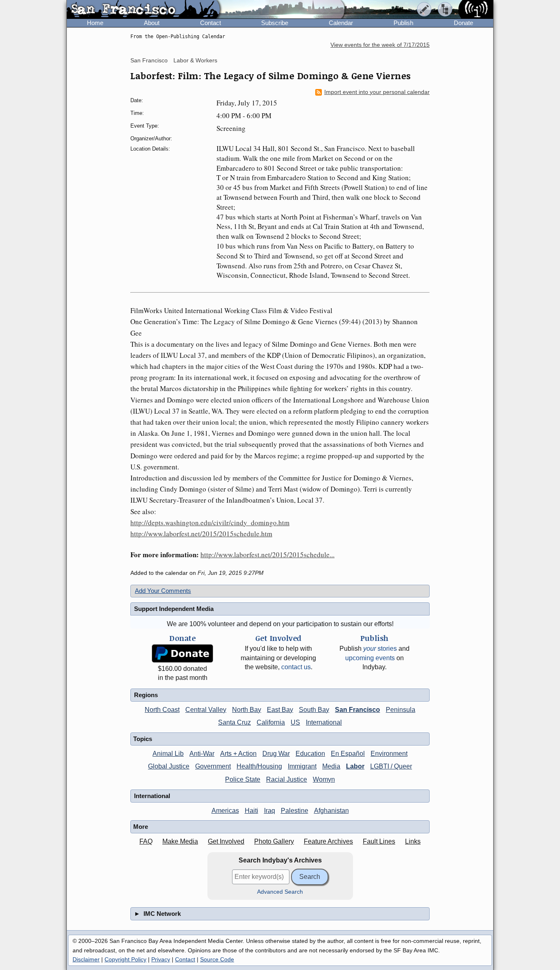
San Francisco (149, 60)
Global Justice (168, 766)
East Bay (280, 709)
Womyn (324, 779)
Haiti (251, 810)
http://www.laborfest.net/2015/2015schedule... (267, 554)
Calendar (341, 22)
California (271, 722)
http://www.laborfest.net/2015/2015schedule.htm (201, 533)
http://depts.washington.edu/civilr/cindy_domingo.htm (209, 522)
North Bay (246, 709)
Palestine (294, 810)
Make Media (180, 841)
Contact (210, 22)
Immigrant (302, 766)
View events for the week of (380, 45)
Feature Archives (328, 841)
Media (331, 766)
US (295, 722)
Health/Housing (259, 766)
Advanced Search (280, 892)
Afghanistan (331, 810)
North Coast (162, 709)
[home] (143, 10)
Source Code (217, 959)
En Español (348, 753)
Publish (403, 22)
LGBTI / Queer (391, 766)
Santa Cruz (234, 722)
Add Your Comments (163, 590)
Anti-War (201, 753)
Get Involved (226, 841)
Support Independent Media (174, 608)
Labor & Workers (195, 60)
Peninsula (400, 709)
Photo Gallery (274, 841)
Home (95, 22)
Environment (389, 753)
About (151, 22)
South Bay (314, 709)
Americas (225, 810)
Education (310, 753)
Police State (242, 779)
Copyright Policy (125, 959)
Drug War (276, 753)
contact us (296, 666)
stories (380, 648)
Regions (146, 694)
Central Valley (205, 709)
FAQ (146, 841)
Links (413, 841)
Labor (355, 766)
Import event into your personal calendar (377, 92)
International (324, 722)
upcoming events (370, 657)
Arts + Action (238, 753)
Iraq (269, 810)
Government (213, 766)
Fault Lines (379, 841)
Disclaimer (86, 959)
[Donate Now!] (182, 653)
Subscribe (274, 22)
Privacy (160, 959)
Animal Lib (168, 753)
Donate (463, 22)
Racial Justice (286, 779)
